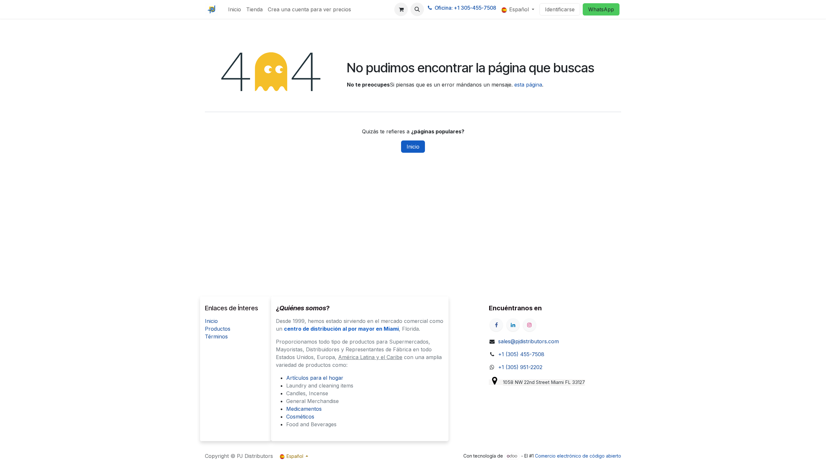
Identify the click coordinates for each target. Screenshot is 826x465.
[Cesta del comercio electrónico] (401, 9)
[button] (417, 9)
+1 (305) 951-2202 (520, 367)
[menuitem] (235, 9)
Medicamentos (304, 409)
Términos (216, 336)
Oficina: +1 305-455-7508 (465, 8)
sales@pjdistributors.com (528, 341)
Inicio (413, 146)
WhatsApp (601, 9)
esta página (528, 84)
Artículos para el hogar (314, 378)
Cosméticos (300, 416)
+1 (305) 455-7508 (521, 354)
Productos (217, 329)
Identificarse (560, 9)
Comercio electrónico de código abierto (578, 456)
